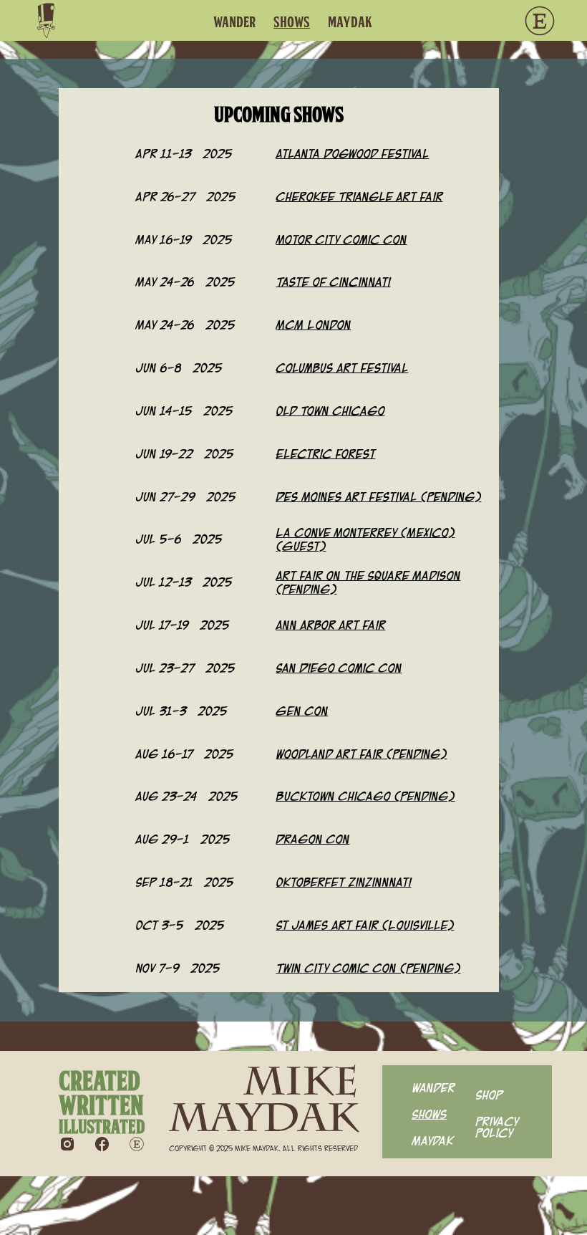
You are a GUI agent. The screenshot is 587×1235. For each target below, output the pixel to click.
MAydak (350, 22)
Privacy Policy (496, 1126)
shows (291, 22)
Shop (489, 1094)
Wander (234, 22)
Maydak (432, 1140)
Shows (429, 1113)
